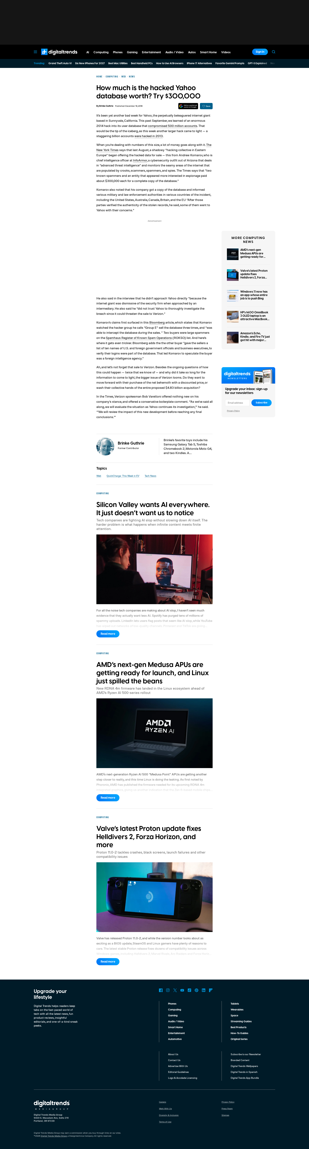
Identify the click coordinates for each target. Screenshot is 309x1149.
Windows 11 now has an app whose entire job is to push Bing (254, 295)
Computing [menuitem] (101, 52)
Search (273, 52)
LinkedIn (203, 990)
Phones (172, 1004)
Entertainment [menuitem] (151, 52)
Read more (108, 634)
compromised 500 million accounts (172, 126)
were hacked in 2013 (148, 136)
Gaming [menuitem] (132, 52)
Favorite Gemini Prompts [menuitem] (229, 63)
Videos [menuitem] (225, 52)
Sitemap (225, 1115)
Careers (162, 1102)
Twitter (175, 990)
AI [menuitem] (87, 52)
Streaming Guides (241, 1021)
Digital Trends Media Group (54, 1136)
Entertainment (176, 1033)
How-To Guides (239, 1033)
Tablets (235, 1004)
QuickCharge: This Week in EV (123, 475)
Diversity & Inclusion (169, 1115)
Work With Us (165, 1108)
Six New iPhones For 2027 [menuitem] (90, 63)
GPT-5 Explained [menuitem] (257, 63)
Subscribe (261, 403)
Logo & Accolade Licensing (182, 1077)
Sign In (260, 52)
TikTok (189, 990)
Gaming (173, 1015)
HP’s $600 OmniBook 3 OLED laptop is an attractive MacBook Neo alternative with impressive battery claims (254, 321)
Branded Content (240, 1060)
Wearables (237, 1010)
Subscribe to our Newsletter (246, 1054)
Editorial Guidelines (178, 1071)
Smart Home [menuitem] (208, 52)
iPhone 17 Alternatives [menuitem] (199, 63)
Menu (35, 52)
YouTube (182, 990)
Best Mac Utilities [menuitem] (117, 63)
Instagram (168, 990)
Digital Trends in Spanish (244, 1071)
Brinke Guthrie (106, 106)
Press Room (227, 1108)
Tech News (150, 475)
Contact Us (174, 1060)
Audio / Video (176, 1021)
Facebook (161, 990)
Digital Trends (52, 56)
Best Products (238, 1027)
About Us (173, 1054)
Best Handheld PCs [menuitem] (142, 63)
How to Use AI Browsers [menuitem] (169, 63)
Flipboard (211, 990)
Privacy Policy (233, 410)
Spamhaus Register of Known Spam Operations (139, 338)
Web (98, 475)
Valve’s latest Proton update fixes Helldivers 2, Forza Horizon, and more (254, 276)
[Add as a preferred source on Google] (188, 106)
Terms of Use (165, 1121)
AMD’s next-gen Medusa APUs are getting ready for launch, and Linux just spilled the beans (254, 257)
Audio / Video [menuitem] (174, 52)
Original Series (239, 1039)
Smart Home (175, 1027)
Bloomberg (157, 322)
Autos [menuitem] (192, 52)
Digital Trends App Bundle (245, 1077)
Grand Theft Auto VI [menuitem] (60, 63)
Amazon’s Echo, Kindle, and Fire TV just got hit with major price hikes (255, 338)
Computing (174, 1010)
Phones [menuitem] (117, 52)
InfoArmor (140, 160)
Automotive (175, 1039)
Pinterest (196, 990)
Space (234, 1015)
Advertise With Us (178, 1065)
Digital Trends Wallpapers (244, 1065)
